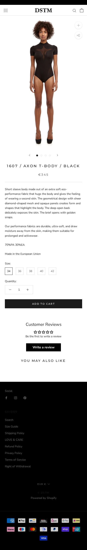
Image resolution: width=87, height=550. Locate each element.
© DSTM (43, 492)
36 (19, 271)
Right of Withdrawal (18, 466)
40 (41, 271)
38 (30, 271)
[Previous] (29, 155)
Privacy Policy (13, 453)
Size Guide (11, 426)
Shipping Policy (14, 433)
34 (8, 271)
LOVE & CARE (14, 440)
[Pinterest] (24, 397)
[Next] (57, 155)
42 (52, 271)
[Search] (74, 10)
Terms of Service (15, 460)
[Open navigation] (6, 10)
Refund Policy (13, 446)
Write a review (44, 347)
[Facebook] (6, 397)
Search (9, 420)
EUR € (41, 484)
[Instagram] (15, 397)
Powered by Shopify (43, 498)
